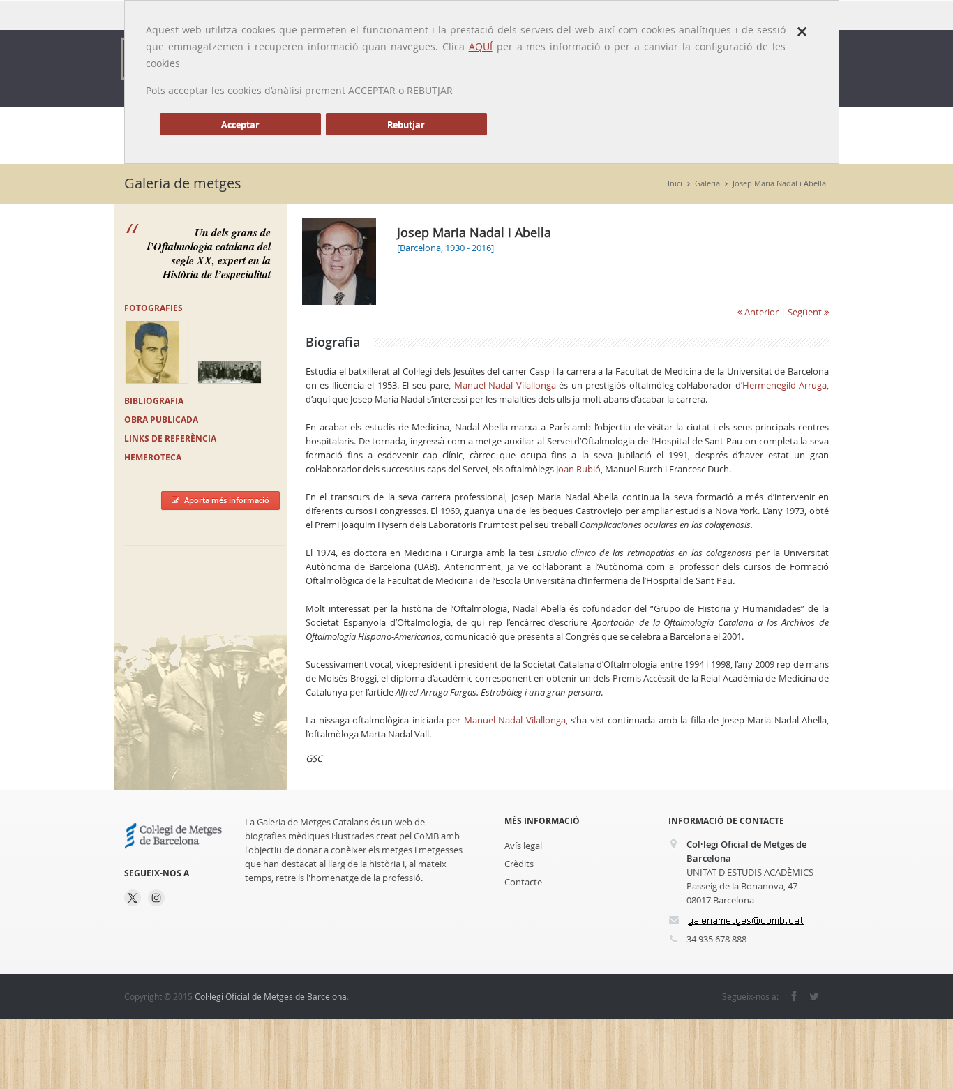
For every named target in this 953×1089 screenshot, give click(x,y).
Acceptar (240, 124)
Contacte (523, 882)
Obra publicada (161, 420)
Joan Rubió (578, 469)
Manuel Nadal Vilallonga (505, 385)
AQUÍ (481, 46)
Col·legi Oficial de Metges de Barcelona (271, 996)
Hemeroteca (152, 457)
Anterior (760, 312)
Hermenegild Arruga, (785, 385)
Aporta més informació (226, 500)
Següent (806, 312)
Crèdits (519, 863)
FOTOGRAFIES (153, 308)
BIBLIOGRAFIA (153, 401)
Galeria (707, 183)
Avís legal (523, 845)
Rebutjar (406, 124)
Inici (675, 183)
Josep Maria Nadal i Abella (779, 183)
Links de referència (170, 438)
